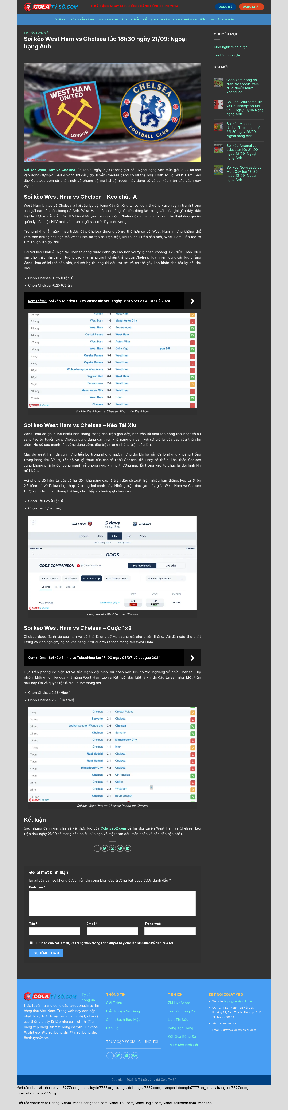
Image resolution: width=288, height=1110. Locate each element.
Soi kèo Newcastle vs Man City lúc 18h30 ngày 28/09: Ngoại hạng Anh (243, 173)
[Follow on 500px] (134, 1055)
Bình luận (37, 887)
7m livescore (107, 19)
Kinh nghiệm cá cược (189, 19)
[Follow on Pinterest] (126, 1055)
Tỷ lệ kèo (60, 19)
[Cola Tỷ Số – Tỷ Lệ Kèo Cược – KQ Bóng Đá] (54, 6)
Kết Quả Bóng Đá (156, 19)
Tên (33, 923)
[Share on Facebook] (97, 848)
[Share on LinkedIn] (127, 848)
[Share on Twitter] (104, 848)
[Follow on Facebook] (110, 1055)
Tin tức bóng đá (222, 19)
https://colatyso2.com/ (239, 1001)
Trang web (152, 923)
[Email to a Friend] (112, 848)
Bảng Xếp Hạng (82, 19)
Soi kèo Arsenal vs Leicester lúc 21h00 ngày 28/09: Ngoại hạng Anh (242, 152)
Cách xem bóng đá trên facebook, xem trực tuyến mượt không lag (242, 86)
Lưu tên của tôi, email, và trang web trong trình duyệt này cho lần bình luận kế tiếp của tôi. (105, 943)
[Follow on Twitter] (118, 1055)
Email (92, 923)
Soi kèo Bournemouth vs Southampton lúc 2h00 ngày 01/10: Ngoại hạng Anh (245, 108)
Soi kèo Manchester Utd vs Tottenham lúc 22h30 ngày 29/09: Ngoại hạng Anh (244, 130)
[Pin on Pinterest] (120, 848)
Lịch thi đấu (130, 19)
